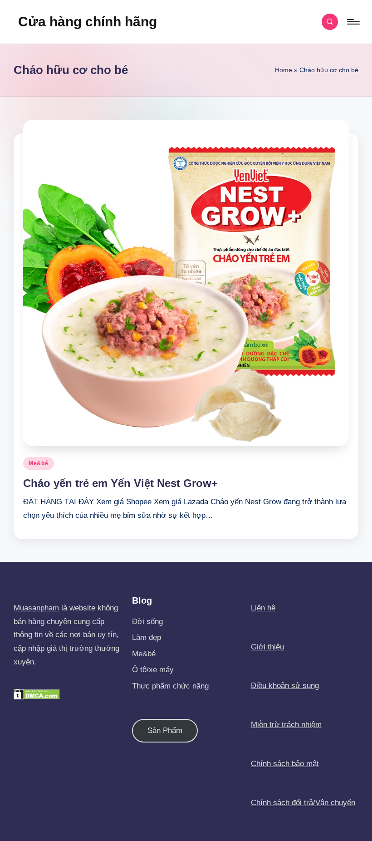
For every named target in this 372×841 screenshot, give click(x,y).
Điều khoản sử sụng (285, 685)
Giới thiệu (267, 647)
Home (283, 70)
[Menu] (352, 22)
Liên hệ (263, 608)
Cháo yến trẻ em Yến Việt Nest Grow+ (120, 483)
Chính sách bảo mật (285, 763)
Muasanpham (36, 608)
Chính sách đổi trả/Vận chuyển (303, 802)
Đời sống (147, 621)
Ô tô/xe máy (153, 669)
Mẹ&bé (39, 463)
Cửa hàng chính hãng (87, 21)
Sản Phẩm (164, 730)
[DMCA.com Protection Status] (37, 693)
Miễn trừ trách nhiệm (286, 724)
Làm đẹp (146, 637)
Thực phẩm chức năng (170, 686)
